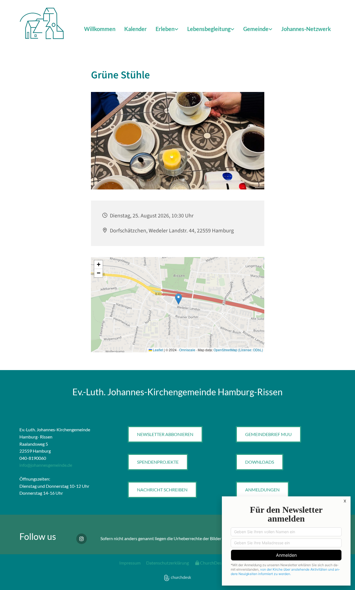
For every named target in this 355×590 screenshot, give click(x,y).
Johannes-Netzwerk (306, 28)
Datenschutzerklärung (167, 562)
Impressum (130, 562)
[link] (167, 29)
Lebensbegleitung (208, 28)
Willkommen (99, 28)
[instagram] (81, 539)
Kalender (135, 28)
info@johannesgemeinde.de (45, 465)
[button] (165, 434)
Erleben (165, 28)
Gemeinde (255, 28)
